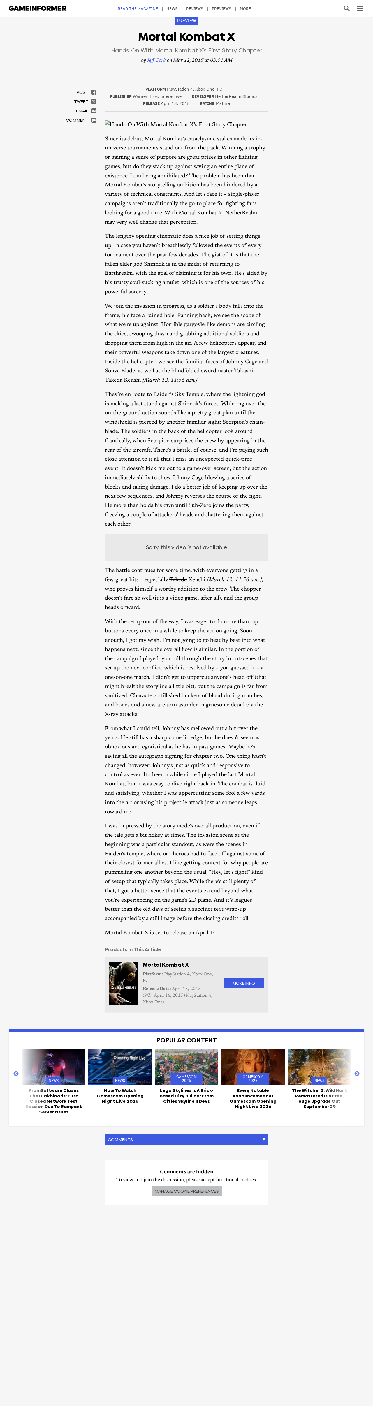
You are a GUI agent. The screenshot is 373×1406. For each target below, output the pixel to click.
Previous (16, 1074)
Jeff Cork (156, 60)
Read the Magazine (138, 8)
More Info (243, 983)
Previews (221, 8)
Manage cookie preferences (186, 1191)
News (171, 8)
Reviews (194, 8)
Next (357, 1074)
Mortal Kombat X (166, 964)
